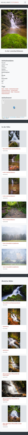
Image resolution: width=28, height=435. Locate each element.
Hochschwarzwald (13, 88)
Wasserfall (16, 91)
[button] (14, 107)
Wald (12, 91)
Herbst (6, 88)
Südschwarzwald (6, 91)
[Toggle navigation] (25, 2)
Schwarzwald (14, 90)
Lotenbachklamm (6, 90)
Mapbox (7, 118)
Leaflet (4, 117)
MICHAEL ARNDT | (10, 2)
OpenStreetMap (13, 117)
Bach (3, 88)
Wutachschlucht (5, 93)
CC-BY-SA (22, 117)
